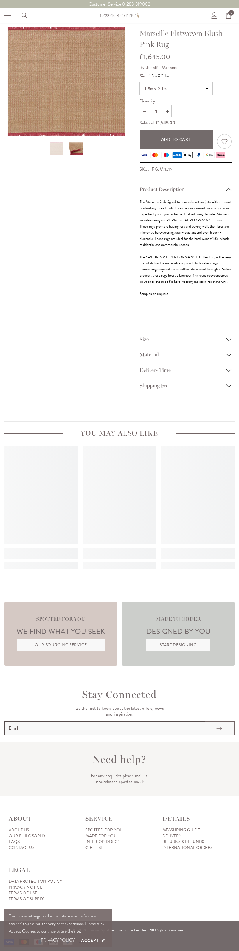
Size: (154, 76)
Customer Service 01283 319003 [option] (119, 4)
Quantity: (148, 101)
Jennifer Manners (161, 67)
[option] (66, 81)
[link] (224, 141)
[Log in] (214, 15)
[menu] (7, 15)
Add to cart (176, 139)
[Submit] (220, 728)
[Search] (24, 15)
